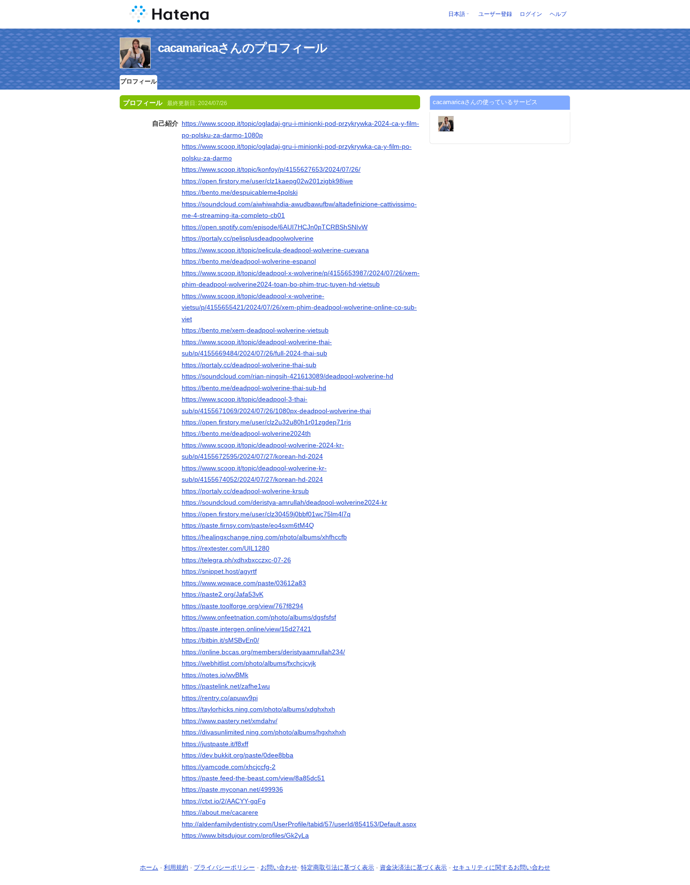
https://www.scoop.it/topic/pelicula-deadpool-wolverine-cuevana (275, 250)
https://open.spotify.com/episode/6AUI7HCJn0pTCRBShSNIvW (275, 227)
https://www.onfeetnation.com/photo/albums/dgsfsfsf (259, 617)
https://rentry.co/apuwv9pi (220, 698)
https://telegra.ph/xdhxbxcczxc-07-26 (236, 560)
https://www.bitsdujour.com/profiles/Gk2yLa (245, 835)
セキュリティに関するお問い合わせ (501, 867)
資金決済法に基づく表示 (413, 867)
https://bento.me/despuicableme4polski (240, 192)
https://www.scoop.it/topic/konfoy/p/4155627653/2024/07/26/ (271, 169)
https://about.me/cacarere (220, 812)
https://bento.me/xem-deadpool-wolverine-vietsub (255, 330)
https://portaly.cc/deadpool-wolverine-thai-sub (249, 365)
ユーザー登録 (495, 14)
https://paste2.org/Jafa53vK (222, 594)
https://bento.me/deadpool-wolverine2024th (246, 433)
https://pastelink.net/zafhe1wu (226, 686)
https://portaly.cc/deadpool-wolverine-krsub (245, 491)
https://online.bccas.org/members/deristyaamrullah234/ (263, 652)
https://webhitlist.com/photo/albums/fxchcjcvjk (249, 663)
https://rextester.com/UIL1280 (225, 548)
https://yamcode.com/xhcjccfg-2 (229, 767)
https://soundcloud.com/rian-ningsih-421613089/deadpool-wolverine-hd (287, 376)
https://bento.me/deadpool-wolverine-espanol (249, 261)
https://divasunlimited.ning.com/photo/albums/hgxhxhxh (264, 732)
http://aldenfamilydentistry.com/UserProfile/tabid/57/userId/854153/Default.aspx (299, 824)
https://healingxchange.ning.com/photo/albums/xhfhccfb (264, 537)
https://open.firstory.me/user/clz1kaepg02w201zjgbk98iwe (267, 181)
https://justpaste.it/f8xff (215, 744)
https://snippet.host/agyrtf (219, 571)
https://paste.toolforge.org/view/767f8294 (242, 606)
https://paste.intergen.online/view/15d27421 (246, 629)
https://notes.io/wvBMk (215, 675)
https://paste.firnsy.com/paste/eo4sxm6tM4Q (248, 525)
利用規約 (176, 867)
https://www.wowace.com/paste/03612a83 (244, 583)
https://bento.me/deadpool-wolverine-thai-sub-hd (254, 388)
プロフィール (138, 81)
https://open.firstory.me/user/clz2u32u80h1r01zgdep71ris (266, 422)
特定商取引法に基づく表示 (337, 867)
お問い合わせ (279, 867)
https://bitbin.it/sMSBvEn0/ (220, 640)
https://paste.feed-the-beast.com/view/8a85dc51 (253, 778)
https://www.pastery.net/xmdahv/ (229, 721)
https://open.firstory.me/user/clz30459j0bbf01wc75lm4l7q (266, 514)
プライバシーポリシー (224, 867)
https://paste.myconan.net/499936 (232, 789)
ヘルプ (558, 14)
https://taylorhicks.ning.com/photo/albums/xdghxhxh (258, 709)
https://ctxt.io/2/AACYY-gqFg (224, 801)
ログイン (531, 14)
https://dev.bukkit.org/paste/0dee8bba (237, 755)
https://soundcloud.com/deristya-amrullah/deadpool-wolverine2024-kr (284, 502)
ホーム (149, 867)
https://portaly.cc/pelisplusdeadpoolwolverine (248, 238)
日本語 (456, 14)
